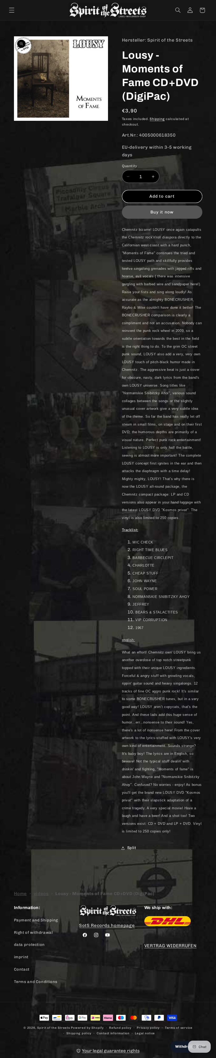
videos (41, 893)
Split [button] (131, 847)
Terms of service (179, 1028)
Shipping (157, 119)
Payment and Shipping (36, 920)
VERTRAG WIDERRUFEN (170, 945)
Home (20, 893)
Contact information (113, 1033)
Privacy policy (148, 1028)
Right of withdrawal (33, 932)
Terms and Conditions (36, 981)
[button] (12, 10)
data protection (29, 944)
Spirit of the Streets (53, 1028)
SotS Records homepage (107, 925)
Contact (22, 969)
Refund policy (120, 1028)
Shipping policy (78, 1033)
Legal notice (145, 1033)
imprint (21, 957)
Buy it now (162, 211)
